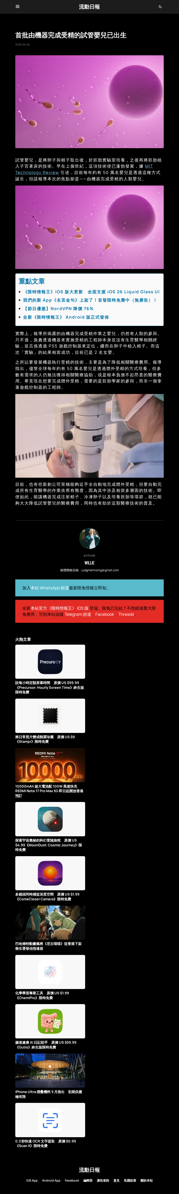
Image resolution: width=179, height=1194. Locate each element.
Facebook (104, 614)
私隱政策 (130, 1180)
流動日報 (89, 6)
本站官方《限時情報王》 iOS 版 (60, 608)
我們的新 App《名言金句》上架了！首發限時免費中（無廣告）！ (90, 300)
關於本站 (147, 1180)
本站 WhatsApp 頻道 (50, 588)
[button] (17, 6)
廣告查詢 (103, 1180)
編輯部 (88, 1180)
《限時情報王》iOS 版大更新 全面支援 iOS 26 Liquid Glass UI (91, 292)
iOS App (32, 1180)
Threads (126, 614)
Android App (51, 1180)
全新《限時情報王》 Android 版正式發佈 (66, 317)
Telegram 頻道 (78, 614)
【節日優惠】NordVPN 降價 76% (58, 308)
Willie (89, 562)
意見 (117, 1180)
